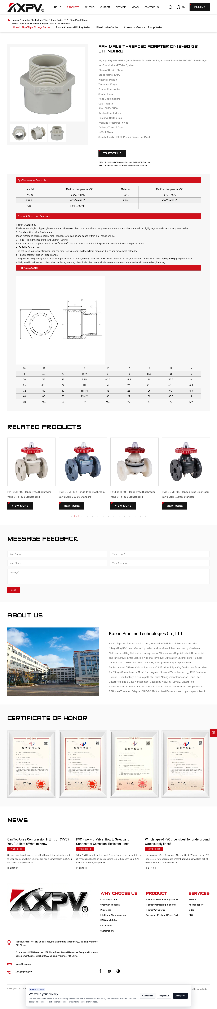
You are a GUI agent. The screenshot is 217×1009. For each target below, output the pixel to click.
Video (191, 909)
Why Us (89, 7)
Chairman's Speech (110, 904)
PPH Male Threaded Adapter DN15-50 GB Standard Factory (142, 691)
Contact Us (152, 7)
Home (57, 7)
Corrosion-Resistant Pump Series (143, 27)
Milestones (105, 909)
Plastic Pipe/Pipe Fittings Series (47, 19)
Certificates (106, 925)
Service (121, 7)
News (135, 7)
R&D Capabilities (108, 920)
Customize (147, 996)
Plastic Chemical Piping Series (73, 27)
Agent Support (196, 904)
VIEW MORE (28, 505)
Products (73, 7)
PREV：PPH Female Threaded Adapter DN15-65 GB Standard (124, 162)
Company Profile (108, 899)
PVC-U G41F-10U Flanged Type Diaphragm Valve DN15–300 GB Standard (143, 494)
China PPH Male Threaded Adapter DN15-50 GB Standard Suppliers (161, 686)
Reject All (164, 996)
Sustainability (107, 930)
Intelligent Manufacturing (113, 915)
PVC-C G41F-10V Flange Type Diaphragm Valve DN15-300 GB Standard (39, 494)
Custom (105, 7)
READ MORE (20, 868)
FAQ (191, 915)
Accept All (180, 996)
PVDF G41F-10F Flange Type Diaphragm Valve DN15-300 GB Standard (89, 494)
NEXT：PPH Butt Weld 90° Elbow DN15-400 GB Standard (122, 165)
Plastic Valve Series (107, 27)
